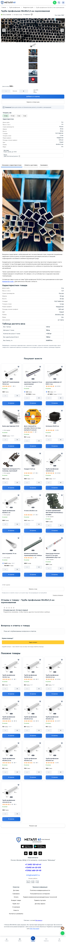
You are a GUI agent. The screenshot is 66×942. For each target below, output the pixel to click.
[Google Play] (40, 846)
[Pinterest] (26, 853)
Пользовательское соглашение (40, 893)
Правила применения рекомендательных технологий (40, 897)
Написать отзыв (33, 589)
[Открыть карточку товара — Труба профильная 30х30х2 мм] (33, 749)
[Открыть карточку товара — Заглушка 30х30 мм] (55, 416)
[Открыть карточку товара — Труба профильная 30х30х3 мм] (55, 749)
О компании (16, 907)
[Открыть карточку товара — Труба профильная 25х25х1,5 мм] (33, 707)
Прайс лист (16, 903)
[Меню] (63, 2)
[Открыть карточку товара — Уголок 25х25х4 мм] (33, 501)
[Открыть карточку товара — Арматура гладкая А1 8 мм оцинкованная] (33, 372)
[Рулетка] (62, 928)
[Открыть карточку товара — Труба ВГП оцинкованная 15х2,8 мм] (11, 372)
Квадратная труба (7, 281)
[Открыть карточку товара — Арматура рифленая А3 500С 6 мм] (55, 372)
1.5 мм (12, 116)
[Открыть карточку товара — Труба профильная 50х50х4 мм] (11, 501)
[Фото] (33, 30)
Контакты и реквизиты (16, 913)
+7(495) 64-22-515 (33, 867)
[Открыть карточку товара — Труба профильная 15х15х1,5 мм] (33, 665)
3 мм (24, 116)
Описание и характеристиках (11, 165)
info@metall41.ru (33, 875)
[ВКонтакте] (30, 853)
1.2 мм (6, 116)
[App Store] (27, 846)
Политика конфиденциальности (40, 890)
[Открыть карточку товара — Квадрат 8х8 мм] (33, 459)
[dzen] (40, 853)
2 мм (18, 116)
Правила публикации (58, 595)
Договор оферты (40, 903)
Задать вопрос (33, 642)
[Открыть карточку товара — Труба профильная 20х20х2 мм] (11, 707)
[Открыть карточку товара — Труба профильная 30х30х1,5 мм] (11, 749)
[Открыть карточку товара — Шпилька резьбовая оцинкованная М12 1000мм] (33, 544)
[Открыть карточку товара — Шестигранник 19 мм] (11, 544)
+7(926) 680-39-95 (33, 870)
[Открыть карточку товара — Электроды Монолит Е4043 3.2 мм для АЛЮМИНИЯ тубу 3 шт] (55, 544)
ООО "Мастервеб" (34, 928)
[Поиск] (59, 2)
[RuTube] (35, 853)
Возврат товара (16, 900)
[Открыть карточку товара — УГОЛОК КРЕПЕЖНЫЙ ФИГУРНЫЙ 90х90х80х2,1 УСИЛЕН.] (55, 501)
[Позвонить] (54, 2)
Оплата (16, 897)
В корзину (11, 403)
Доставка (16, 890)
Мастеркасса (38, 920)
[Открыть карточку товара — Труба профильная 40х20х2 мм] (55, 459)
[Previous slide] (4, 30)
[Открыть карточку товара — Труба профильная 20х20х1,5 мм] (55, 665)
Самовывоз (44, 165)
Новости (16, 910)
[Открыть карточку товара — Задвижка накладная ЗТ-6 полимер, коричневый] (11, 459)
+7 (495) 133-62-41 (33, 864)
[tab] (33, 40)
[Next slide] (62, 30)
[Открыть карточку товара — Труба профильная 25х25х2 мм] (55, 707)
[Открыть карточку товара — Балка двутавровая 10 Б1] (11, 416)
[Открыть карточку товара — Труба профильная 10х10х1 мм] (11, 665)
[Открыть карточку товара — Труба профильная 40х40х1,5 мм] (11, 790)
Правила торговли (40, 900)
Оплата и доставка (30, 165)
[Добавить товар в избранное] (18, 366)
